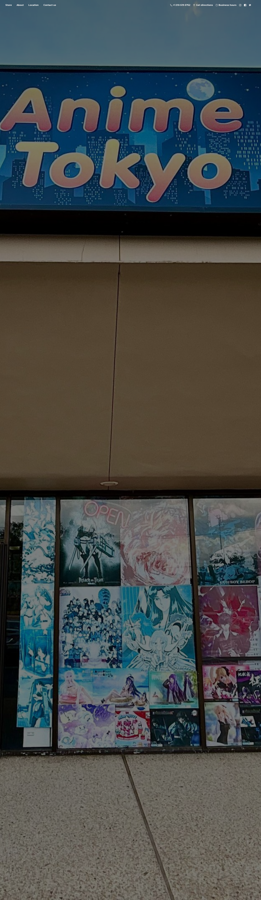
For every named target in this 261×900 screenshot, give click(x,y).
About (20, 5)
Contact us (49, 5)
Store (8, 5)
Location (33, 5)
